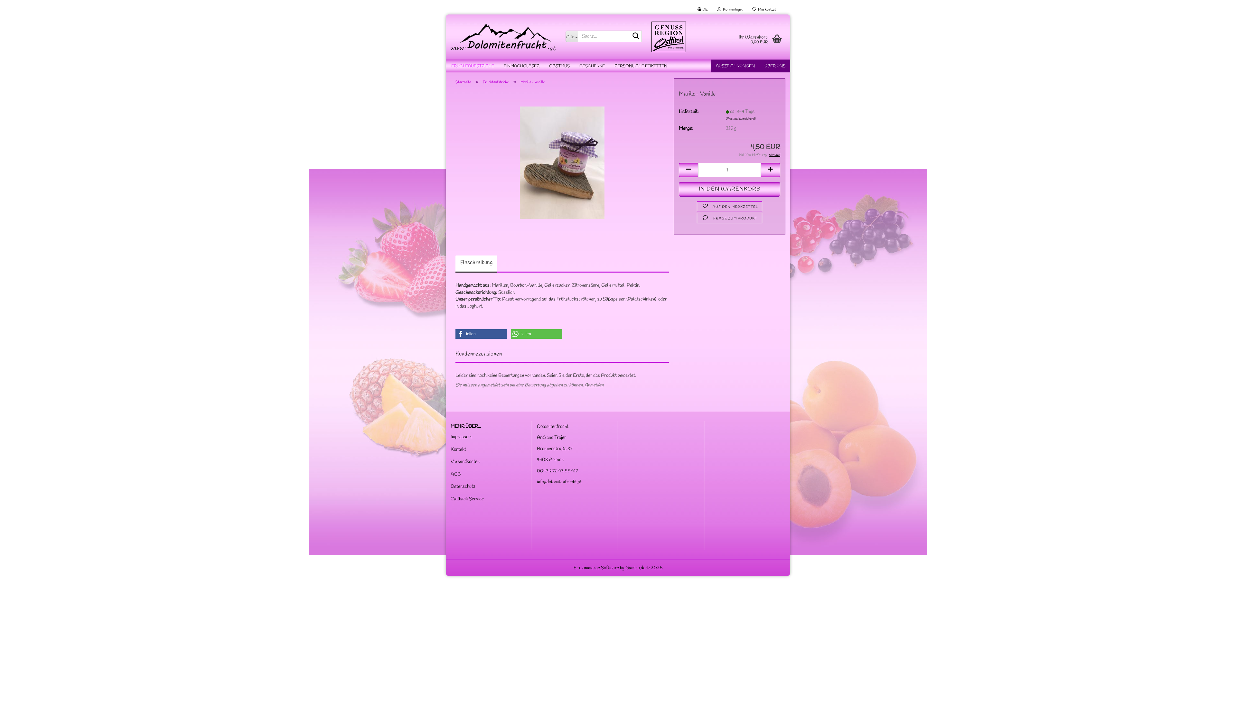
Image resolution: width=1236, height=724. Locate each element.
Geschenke (592, 66)
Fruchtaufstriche (472, 66)
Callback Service (467, 499)
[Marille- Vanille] (562, 162)
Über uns (774, 66)
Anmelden (594, 385)
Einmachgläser (521, 66)
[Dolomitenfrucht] (503, 37)
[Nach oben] (1218, 714)
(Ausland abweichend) (741, 118)
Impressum (461, 437)
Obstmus (559, 66)
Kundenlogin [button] (732, 9)
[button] (703, 9)
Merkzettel (766, 9)
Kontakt (458, 449)
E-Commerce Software (596, 568)
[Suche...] (636, 36)
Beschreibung (476, 262)
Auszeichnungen (735, 66)
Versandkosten (465, 462)
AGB (456, 474)
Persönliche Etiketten (640, 66)
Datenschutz (463, 486)
